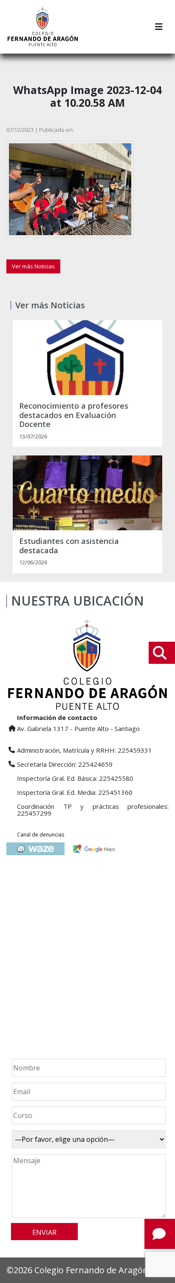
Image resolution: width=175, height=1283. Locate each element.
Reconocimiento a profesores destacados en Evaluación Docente (73, 415)
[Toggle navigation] (159, 26)
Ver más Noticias (33, 266)
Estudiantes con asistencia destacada (69, 546)
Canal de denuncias (40, 834)
